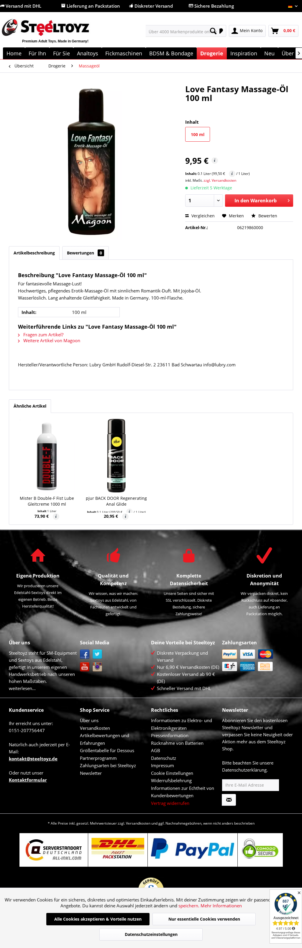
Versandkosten (95, 728)
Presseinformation (169, 735)
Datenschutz (163, 758)
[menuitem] (183, 31)
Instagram (97, 667)
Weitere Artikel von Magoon (51, 340)
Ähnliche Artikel (30, 406)
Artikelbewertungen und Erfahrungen (104, 739)
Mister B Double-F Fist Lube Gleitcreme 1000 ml (47, 501)
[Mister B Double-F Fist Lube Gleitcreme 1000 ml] (47, 455)
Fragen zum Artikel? (42, 334)
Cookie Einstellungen (172, 773)
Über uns (89, 720)
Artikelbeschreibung (34, 253)
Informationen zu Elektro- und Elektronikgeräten (181, 724)
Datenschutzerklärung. (245, 770)
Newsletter (91, 773)
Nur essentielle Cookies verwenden (204, 919)
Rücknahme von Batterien (177, 743)
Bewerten (267, 216)
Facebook (85, 654)
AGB (155, 750)
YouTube (85, 667)
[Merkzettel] (220, 31)
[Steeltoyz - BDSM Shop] (55, 34)
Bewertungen (84, 253)
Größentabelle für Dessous (107, 750)
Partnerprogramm (98, 758)
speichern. (189, 906)
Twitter (97, 654)
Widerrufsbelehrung (171, 780)
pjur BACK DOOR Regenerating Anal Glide (116, 501)
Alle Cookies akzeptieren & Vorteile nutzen (98, 919)
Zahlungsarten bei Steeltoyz (108, 765)
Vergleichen (202, 216)
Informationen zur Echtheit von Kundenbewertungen (182, 792)
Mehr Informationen (221, 906)
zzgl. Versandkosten (219, 180)
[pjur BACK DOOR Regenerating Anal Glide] (116, 455)
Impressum (162, 765)
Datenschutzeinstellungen (151, 934)
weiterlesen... (22, 688)
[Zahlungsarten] (256, 660)
